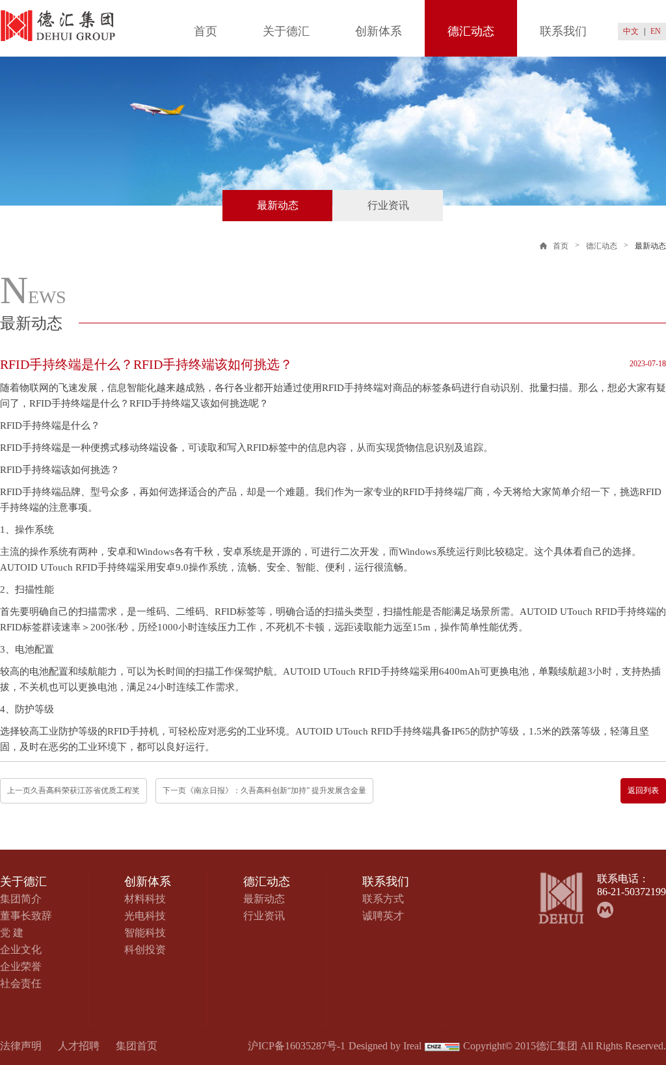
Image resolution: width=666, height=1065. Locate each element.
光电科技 (145, 915)
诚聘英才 (383, 915)
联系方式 (383, 898)
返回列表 (643, 790)
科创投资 (145, 949)
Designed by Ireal (385, 1045)
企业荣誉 (21, 966)
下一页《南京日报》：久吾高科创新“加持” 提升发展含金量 (264, 790)
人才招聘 (79, 1045)
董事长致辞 (26, 915)
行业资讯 (388, 205)
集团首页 (136, 1045)
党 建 (11, 932)
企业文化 (21, 949)
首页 (205, 31)
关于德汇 (286, 31)
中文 (631, 31)
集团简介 (21, 898)
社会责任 (21, 983)
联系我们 (563, 31)
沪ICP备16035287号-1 (296, 1045)
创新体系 (378, 31)
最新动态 (278, 205)
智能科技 (145, 932)
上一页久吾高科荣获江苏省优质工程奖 (73, 790)
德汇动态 (470, 31)
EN (655, 31)
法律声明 (21, 1045)
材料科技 (145, 898)
